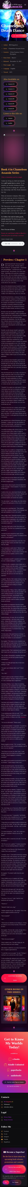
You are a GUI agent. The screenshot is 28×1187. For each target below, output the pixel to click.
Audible (10, 123)
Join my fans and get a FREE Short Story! (14, 1169)
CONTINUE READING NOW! (15, 978)
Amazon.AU (11, 94)
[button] (25, 5)
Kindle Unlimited (16, 1064)
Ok (6, 1182)
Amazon (10, 118)
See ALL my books (14, 1086)
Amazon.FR (11, 103)
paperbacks (16, 1070)
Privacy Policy (7, 1117)
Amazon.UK (11, 84)
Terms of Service (8, 1119)
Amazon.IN (11, 108)
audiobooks (16, 1075)
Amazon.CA (11, 89)
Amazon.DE (11, 98)
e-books (16, 1059)
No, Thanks (15, 1182)
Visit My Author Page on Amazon (15, 1082)
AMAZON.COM (20, 35)
